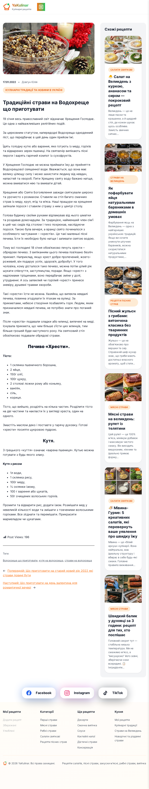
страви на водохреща (78, 560)
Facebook (43, 693)
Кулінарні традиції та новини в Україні (33, 90)
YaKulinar (20, 5)
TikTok (117, 693)
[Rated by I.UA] (11, 772)
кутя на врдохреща (51, 560)
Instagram (82, 693)
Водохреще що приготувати (20, 560)
